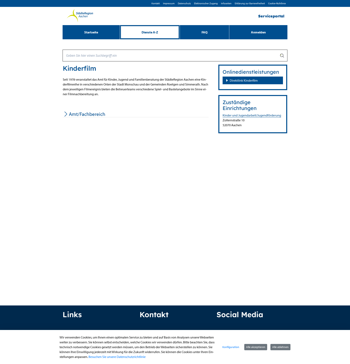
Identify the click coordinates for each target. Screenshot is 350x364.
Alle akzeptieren (255, 347)
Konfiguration (230, 347)
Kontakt (156, 3)
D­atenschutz (184, 3)
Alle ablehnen (280, 347)
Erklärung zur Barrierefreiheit (250, 3)
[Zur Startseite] (80, 16)
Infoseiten (226, 3)
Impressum (169, 3)
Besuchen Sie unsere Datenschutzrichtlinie (117, 357)
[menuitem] (91, 32)
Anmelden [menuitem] (258, 32)
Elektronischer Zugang (206, 3)
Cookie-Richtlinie (277, 3)
